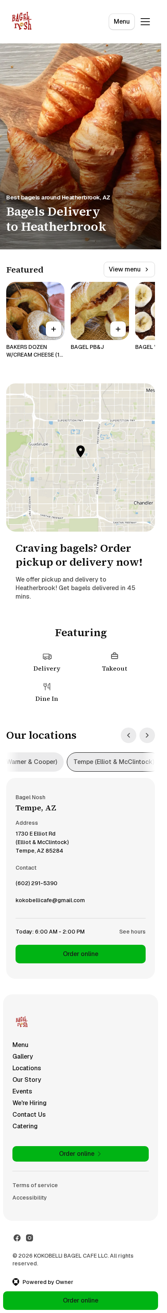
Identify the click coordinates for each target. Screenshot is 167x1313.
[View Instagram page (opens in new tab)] (29, 1238)
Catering (25, 1126)
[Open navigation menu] (145, 21)
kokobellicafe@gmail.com (50, 902)
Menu (122, 21)
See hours (132, 931)
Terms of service (35, 1185)
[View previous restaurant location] (128, 735)
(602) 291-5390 (36, 885)
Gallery (22, 1056)
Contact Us (29, 1114)
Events (22, 1091)
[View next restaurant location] (147, 735)
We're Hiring (29, 1103)
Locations (26, 1068)
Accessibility (29, 1197)
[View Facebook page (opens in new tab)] (17, 1238)
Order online (80, 954)
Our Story (26, 1080)
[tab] (114, 762)
